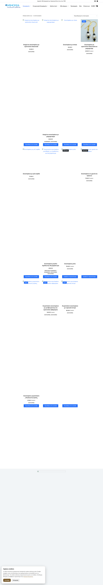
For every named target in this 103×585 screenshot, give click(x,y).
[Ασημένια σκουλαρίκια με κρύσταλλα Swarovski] (31, 30)
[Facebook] (95, 1)
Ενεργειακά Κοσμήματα (40, 6)
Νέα (80, 6)
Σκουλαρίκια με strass (70, 44)
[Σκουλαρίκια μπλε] (69, 204)
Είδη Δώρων (63, 6)
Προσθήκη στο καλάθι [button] (31, 144)
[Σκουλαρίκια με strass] (69, 30)
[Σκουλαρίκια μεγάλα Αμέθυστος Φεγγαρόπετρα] (50, 204)
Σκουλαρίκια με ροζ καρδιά (31, 173)
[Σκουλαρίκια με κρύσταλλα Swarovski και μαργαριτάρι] (89, 30)
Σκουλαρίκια (31, 51)
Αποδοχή (7, 580)
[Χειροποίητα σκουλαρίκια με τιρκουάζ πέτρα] (69, 291)
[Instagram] (97, 1)
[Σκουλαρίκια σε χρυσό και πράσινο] (89, 159)
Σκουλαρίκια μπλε (70, 263)
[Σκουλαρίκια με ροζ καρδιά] (31, 159)
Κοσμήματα (26, 6)
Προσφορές (74, 6)
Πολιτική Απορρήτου (28, 576)
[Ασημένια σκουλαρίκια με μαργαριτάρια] (50, 75)
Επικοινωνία (87, 6)
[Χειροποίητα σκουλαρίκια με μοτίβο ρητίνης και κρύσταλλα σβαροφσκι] (50, 291)
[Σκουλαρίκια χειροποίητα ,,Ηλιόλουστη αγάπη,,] (31, 336)
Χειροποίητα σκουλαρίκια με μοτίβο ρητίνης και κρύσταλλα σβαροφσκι (51, 307)
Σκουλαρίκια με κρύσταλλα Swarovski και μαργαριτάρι (89, 46)
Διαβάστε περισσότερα (70, 276)
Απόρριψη (15, 580)
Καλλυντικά (53, 6)
